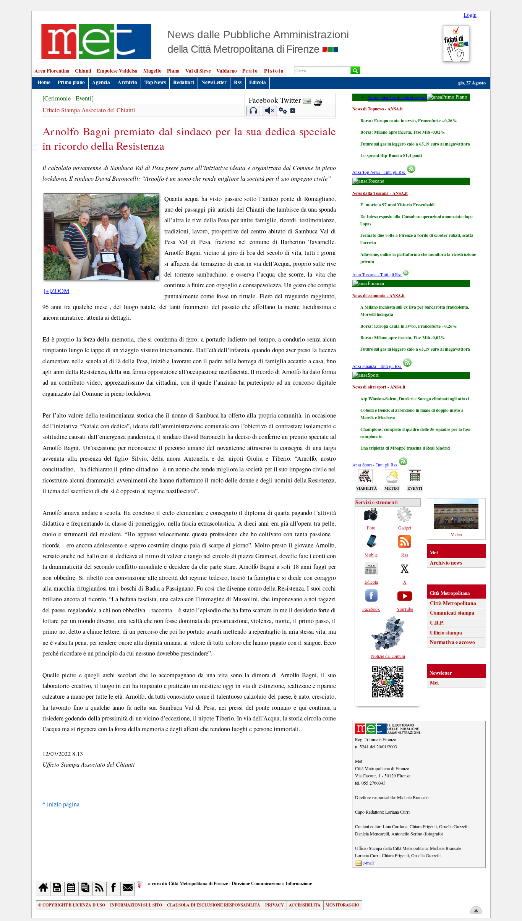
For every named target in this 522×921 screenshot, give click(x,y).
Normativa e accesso (452, 642)
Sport (422, 97)
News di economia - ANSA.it (378, 295)
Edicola (257, 82)
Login (470, 14)
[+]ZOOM (56, 290)
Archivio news (446, 563)
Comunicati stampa (452, 613)
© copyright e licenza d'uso (71, 905)
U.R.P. (437, 622)
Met (434, 682)
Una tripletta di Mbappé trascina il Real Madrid (405, 448)
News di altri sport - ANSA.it (378, 387)
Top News (155, 82)
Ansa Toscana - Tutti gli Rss (377, 274)
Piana (173, 70)
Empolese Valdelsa (117, 70)
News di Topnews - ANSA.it (377, 108)
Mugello (152, 70)
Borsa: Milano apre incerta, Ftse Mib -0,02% (402, 132)
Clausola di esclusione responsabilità (213, 905)
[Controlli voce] (283, 111)
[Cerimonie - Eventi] (68, 98)
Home (43, 82)
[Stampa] (318, 100)
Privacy (274, 905)
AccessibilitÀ (305, 905)
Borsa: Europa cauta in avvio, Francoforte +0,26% (408, 120)
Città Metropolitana (453, 603)
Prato (250, 70)
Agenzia (101, 82)
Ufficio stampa (446, 632)
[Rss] (100, 889)
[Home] (43, 889)
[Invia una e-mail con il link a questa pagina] (307, 100)
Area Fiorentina (52, 70)
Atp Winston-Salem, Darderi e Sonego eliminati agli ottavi (414, 398)
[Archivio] (57, 889)
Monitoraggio (342, 905)
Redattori (183, 82)
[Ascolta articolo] (253, 111)
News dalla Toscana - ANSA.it (380, 193)
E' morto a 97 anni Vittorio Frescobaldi (397, 204)
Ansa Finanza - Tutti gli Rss (377, 366)
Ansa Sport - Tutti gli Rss (375, 465)
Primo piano (71, 82)
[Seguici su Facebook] (114, 889)
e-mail (368, 862)
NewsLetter (214, 82)
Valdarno (226, 70)
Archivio (127, 82)
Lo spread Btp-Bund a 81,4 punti (391, 155)
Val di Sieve (198, 70)
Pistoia (274, 70)
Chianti (83, 70)
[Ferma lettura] (269, 111)
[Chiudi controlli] (292, 111)
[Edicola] (86, 889)
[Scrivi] (128, 889)
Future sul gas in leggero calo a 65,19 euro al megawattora (415, 144)
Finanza (410, 97)
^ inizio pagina (60, 804)
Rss (238, 82)
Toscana (396, 97)
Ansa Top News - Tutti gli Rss (379, 172)
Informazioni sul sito (136, 905)
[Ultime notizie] (72, 889)
